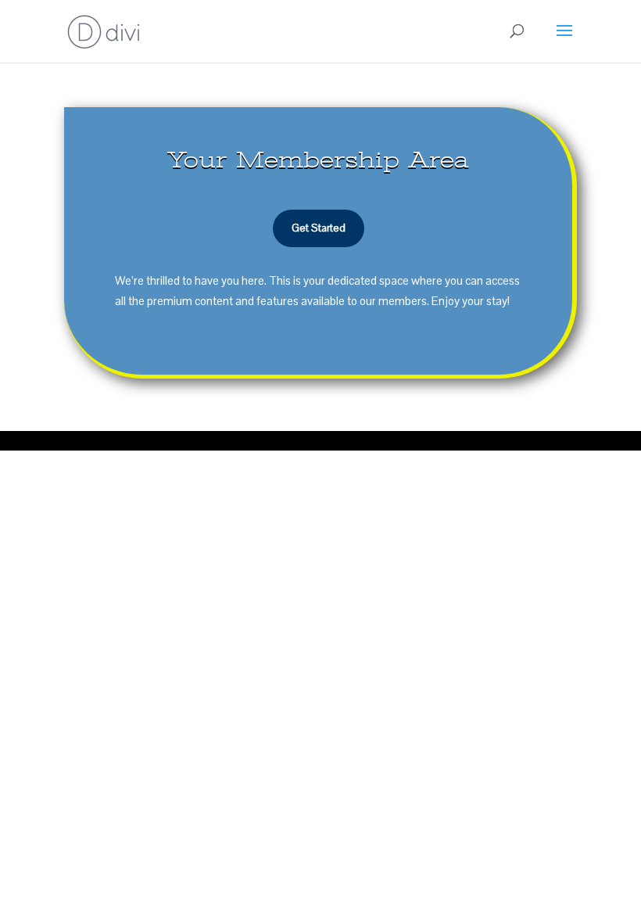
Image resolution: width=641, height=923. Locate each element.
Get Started (319, 228)
